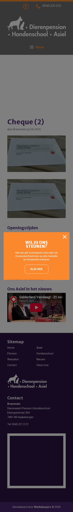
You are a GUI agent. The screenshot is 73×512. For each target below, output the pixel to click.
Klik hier (36, 269)
